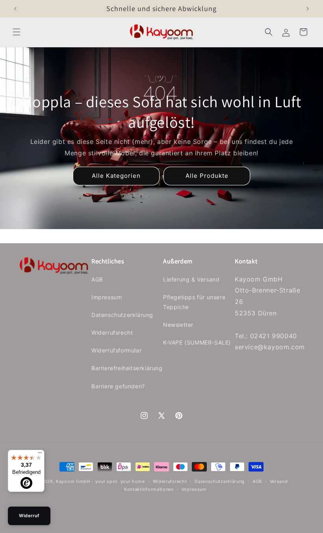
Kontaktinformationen (149, 489)
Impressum (106, 297)
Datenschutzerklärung (122, 314)
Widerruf (29, 515)
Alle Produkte (207, 175)
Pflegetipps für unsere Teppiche (194, 302)
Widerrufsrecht (112, 332)
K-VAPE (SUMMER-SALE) (197, 342)
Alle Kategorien (116, 175)
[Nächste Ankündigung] (307, 8)
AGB (97, 279)
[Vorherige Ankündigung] (15, 8)
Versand (279, 481)
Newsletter (178, 324)
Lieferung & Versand (191, 279)
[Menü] (40, 454)
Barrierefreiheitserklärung (127, 368)
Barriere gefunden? (118, 386)
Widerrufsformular (116, 350)
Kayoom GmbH (73, 481)
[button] (16, 32)
